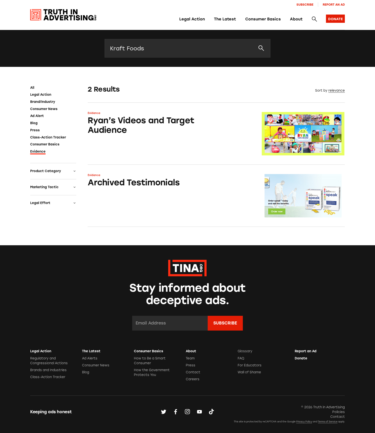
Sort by (321, 90)
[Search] (314, 19)
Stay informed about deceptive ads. (187, 294)
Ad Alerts (89, 358)
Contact (193, 372)
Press (35, 130)
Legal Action (192, 19)
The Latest (225, 19)
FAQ (241, 358)
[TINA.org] (187, 267)
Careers (192, 379)
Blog (34, 123)
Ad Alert (37, 116)
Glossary (245, 351)
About (296, 19)
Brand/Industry (42, 102)
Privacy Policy (304, 421)
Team (190, 358)
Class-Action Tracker (48, 137)
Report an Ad (334, 4)
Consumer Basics (263, 19)
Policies (338, 412)
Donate (301, 358)
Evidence (38, 151)
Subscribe (304, 4)
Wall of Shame (249, 372)
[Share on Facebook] (175, 412)
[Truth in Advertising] (63, 15)
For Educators (250, 365)
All (32, 88)
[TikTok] (211, 412)
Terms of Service (327, 421)
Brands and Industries (48, 370)
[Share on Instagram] (187, 412)
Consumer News (44, 109)
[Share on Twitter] (163, 412)
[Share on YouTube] (199, 412)
